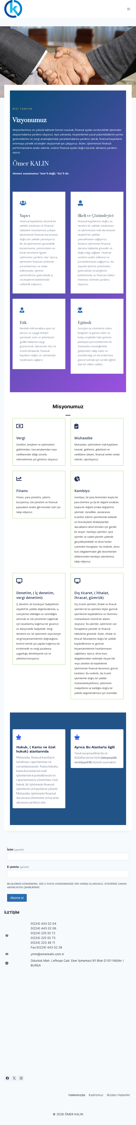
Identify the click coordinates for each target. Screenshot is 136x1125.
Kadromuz (96, 1095)
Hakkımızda (77, 1095)
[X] (14, 1078)
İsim (15, 849)
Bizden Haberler (118, 1095)
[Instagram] (21, 1078)
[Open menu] (128, 9)
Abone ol (17, 898)
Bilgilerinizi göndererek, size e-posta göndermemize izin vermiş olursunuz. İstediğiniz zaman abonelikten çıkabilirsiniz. (67, 885)
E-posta (18, 867)
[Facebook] (7, 1078)
